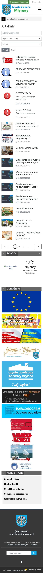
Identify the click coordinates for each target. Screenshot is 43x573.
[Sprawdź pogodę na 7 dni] (10, 267)
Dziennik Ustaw (11, 479)
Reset (13, 50)
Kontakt (34, 545)
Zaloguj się (36, 2)
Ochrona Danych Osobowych (18, 545)
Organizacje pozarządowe (16, 494)
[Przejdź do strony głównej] (17, 9)
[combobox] (22, 44)
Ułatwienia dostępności (20, 2)
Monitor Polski (11, 484)
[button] (40, 253)
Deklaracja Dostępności (12, 542)
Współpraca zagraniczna (15, 498)
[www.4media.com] (32, 570)
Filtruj (5, 50)
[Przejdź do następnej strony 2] (38, 246)
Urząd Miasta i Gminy (14, 489)
